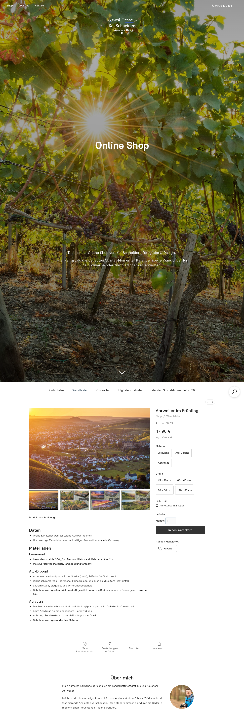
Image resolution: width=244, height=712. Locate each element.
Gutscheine (56, 390)
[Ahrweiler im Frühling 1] (74, 500)
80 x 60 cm (164, 490)
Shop (10, 5)
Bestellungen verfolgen (110, 650)
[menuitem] (207, 402)
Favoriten (134, 648)
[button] (166, 548)
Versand (167, 437)
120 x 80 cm (185, 490)
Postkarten (103, 390)
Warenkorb (159, 648)
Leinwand (163, 452)
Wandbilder (80, 390)
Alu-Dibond (182, 452)
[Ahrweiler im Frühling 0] (43, 500)
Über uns (23, 5)
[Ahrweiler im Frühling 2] (105, 500)
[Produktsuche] (234, 392)
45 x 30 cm (164, 480)
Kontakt (39, 5)
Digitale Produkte (130, 390)
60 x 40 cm (184, 480)
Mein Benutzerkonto (84, 650)
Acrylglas (163, 462)
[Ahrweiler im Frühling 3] (135, 500)
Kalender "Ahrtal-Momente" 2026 (172, 390)
